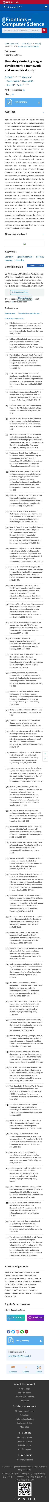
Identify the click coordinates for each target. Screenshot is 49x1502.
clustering (20, 260)
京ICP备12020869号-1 (19, 1474)
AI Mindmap (38, 1317)
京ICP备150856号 (38, 1474)
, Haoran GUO (27, 81)
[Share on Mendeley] (26, 1332)
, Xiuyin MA (26, 77)
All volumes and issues (24, 1411)
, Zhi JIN (19, 85)
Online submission (24, 1441)
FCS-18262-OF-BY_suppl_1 (19, 1356)
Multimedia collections (24, 1419)
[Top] (45, 753)
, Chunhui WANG (12, 81)
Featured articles (24, 1423)
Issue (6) (38, 44)
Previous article (21, 292)
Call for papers (24, 1449)
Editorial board (24, 1393)
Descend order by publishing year (28, 314)
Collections (24, 1415)
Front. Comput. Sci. (13, 7)
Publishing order (10, 314)
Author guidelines (24, 1438)
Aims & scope (24, 1389)
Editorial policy (24, 1445)
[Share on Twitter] (13, 1332)
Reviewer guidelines (24, 1460)
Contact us (24, 1401)
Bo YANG (9, 77)
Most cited (24, 1427)
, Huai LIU (9, 85)
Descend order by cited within (14, 318)
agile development (24, 257)
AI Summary (17, 1317)
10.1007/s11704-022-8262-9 (28, 47)
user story (9, 257)
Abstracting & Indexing (24, 1397)
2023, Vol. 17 (27, 44)
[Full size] (45, 759)
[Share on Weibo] (17, 1332)
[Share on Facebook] (8, 1332)
